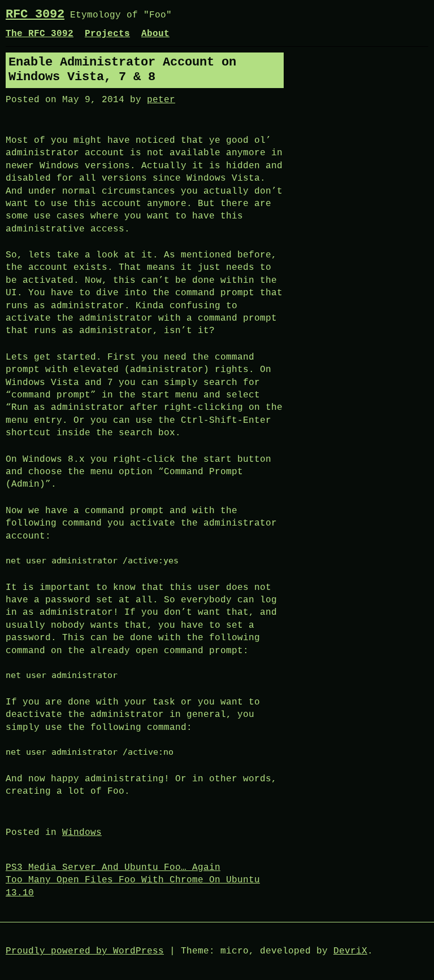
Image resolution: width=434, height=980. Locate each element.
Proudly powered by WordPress (85, 951)
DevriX (350, 951)
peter (161, 100)
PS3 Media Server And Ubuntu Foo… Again (113, 868)
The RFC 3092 (39, 34)
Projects (107, 34)
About (155, 34)
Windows (82, 833)
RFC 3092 (35, 14)
